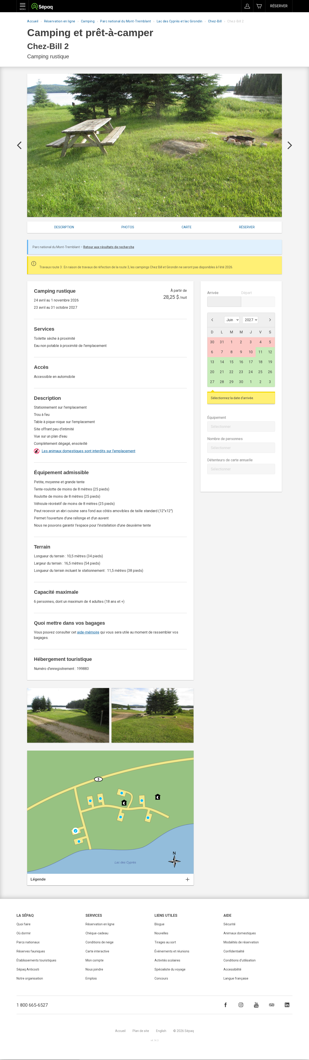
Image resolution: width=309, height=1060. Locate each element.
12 (270, 352)
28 (222, 382)
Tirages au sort (165, 942)
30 (241, 382)
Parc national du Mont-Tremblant (125, 21)
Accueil (32, 21)
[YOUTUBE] (256, 1004)
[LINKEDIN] (287, 1004)
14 (222, 362)
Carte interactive (97, 951)
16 (241, 362)
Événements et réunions (171, 951)
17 (251, 362)
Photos (127, 227)
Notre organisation (30, 978)
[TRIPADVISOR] (271, 1004)
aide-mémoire (88, 632)
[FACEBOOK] (225, 1004)
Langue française (235, 978)
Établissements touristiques (36, 960)
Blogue (159, 924)
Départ (246, 293)
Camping (88, 21)
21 (222, 372)
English (161, 1031)
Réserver (279, 6)
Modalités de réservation (241, 942)
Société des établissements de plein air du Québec (42, 7)
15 (231, 362)
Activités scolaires (167, 960)
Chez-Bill (215, 21)
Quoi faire (24, 924)
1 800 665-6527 (32, 1005)
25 (260, 372)
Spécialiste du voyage (169, 969)
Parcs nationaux (28, 942)
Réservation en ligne (59, 21)
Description (64, 227)
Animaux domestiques (239, 933)
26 (270, 372)
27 (212, 382)
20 (212, 372)
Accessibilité (232, 969)
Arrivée (213, 293)
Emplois (91, 978)
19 (270, 362)
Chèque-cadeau (97, 933)
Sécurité (229, 924)
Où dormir (24, 933)
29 (231, 382)
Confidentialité (233, 951)
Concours (161, 978)
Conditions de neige (100, 942)
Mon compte (95, 960)
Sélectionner (221, 426)
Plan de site (141, 1031)
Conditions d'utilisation (239, 960)
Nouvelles (161, 933)
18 (260, 362)
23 (241, 372)
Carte (187, 227)
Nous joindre (94, 969)
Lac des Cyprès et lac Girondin (179, 21)
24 (251, 372)
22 (231, 372)
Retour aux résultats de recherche (108, 247)
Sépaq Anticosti (28, 969)
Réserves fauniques (31, 951)
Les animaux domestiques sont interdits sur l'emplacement (88, 451)
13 (212, 362)
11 (260, 352)
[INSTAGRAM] (240, 1004)
